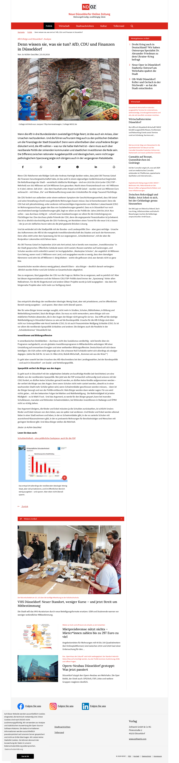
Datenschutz (146, 756)
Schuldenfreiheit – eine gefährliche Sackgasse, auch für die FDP (47, 438)
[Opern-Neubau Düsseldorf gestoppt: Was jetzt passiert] (38, 668)
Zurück (24, 506)
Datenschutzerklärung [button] (14, 749)
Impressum (158, 756)
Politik (49, 26)
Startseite (21, 32)
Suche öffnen (132, 25)
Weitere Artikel (30, 519)
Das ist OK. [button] (25, 756)
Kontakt (136, 756)
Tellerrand (118, 26)
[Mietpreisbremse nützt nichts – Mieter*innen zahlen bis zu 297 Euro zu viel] (38, 637)
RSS (129, 756)
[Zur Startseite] (89, 9)
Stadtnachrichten (85, 26)
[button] (22, 167)
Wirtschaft (64, 26)
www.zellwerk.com (137, 738)
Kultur (103, 26)
